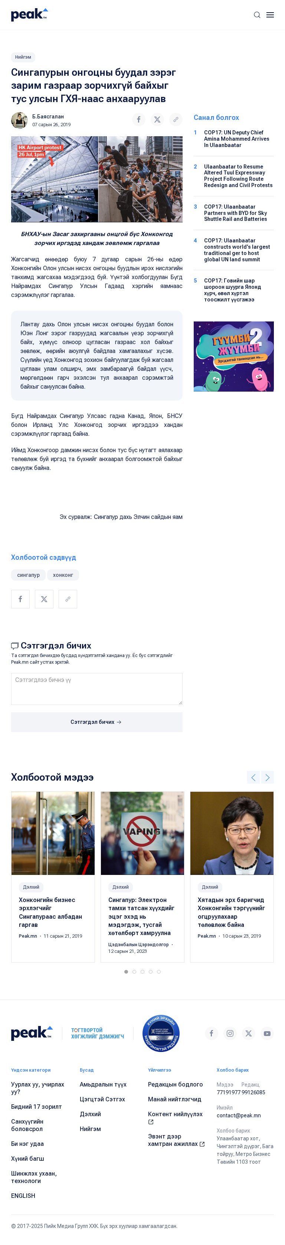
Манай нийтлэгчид (175, 1099)
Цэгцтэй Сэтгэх (102, 1099)
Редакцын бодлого (175, 1084)
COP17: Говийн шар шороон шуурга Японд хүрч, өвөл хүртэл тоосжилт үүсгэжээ (232, 290)
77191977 (228, 1092)
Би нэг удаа (27, 1143)
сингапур (28, 575)
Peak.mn (28, 936)
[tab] (126, 972)
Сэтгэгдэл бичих (93, 722)
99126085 (253, 1092)
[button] (257, 15)
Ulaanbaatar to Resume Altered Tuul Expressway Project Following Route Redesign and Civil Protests (238, 176)
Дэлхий (31, 887)
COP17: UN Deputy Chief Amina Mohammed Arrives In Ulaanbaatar (236, 139)
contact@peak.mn (239, 1115)
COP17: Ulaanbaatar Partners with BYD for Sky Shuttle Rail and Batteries (235, 213)
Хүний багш (27, 1158)
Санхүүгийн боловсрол (27, 1125)
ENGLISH (23, 1195)
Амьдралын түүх (103, 1084)
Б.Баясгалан (48, 117)
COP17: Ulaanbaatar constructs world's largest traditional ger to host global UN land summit (237, 250)
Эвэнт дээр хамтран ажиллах (173, 1140)
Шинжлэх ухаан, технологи (34, 1177)
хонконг (63, 575)
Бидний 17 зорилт (36, 1106)
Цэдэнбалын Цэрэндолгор (139, 944)
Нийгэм (23, 57)
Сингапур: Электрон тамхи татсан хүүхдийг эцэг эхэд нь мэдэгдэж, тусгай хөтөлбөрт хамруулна (141, 916)
